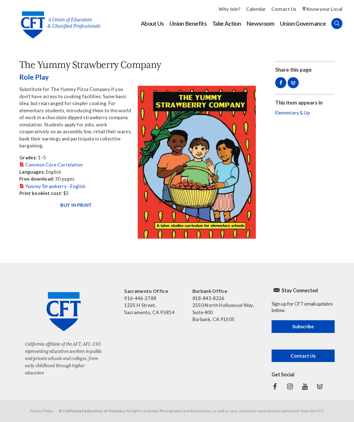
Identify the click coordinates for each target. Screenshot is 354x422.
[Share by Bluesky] (293, 82)
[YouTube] (304, 386)
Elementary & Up (292, 113)
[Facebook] (275, 386)
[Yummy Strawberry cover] (197, 162)
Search (336, 23)
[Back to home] (58, 20)
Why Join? (229, 9)
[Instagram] (290, 386)
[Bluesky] (319, 386)
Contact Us (283, 9)
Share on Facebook (280, 82)
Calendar (256, 9)
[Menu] (347, 23)
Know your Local (324, 9)
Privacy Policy (41, 410)
